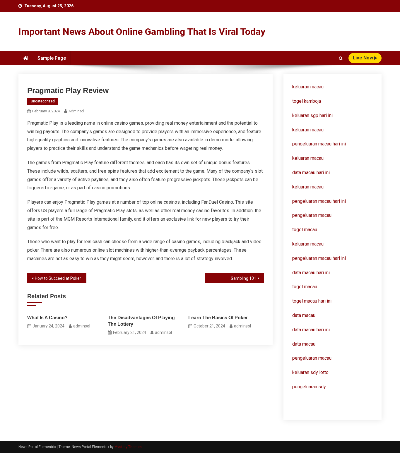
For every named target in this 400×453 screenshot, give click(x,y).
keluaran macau (308, 130)
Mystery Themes (128, 447)
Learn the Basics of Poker (218, 317)
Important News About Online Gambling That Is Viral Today (141, 31)
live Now (363, 58)
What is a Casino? (47, 317)
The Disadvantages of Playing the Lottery (141, 321)
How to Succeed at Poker (58, 278)
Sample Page (51, 58)
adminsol (76, 111)
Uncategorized (43, 101)
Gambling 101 (243, 278)
